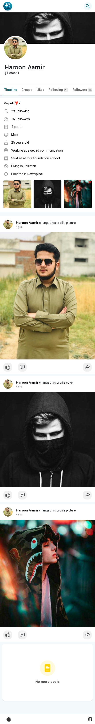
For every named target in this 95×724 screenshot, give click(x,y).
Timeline (10, 90)
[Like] (47, 368)
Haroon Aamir (27, 223)
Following (58, 90)
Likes (40, 90)
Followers (81, 90)
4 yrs (19, 226)
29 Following (20, 111)
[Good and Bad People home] (7, 6)
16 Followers (20, 119)
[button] (90, 719)
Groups (26, 90)
